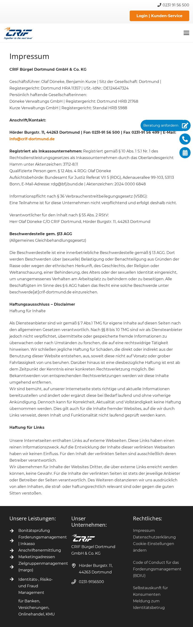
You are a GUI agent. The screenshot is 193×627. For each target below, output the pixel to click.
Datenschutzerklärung (154, 537)
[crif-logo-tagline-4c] (18, 33)
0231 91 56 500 (175, 5)
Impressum (144, 530)
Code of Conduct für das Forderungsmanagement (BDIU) (157, 569)
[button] (186, 33)
